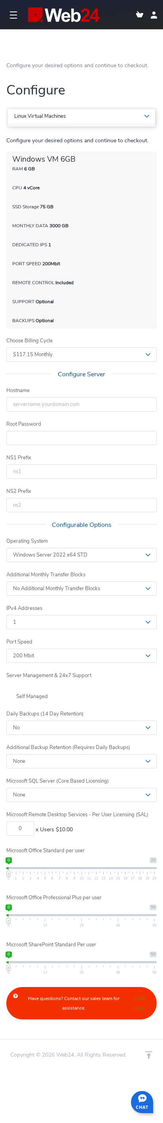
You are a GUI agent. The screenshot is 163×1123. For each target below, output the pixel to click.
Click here (140, 1003)
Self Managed (31, 696)
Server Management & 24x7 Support (48, 675)
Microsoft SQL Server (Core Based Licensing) (57, 781)
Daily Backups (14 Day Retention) (44, 713)
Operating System (27, 541)
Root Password (23, 424)
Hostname (18, 390)
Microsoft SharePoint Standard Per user (51, 944)
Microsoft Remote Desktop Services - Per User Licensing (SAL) (77, 814)
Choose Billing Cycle (29, 340)
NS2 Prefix (18, 491)
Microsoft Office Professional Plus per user (54, 897)
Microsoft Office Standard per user (45, 850)
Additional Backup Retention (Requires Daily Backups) (68, 747)
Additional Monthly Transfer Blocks (45, 574)
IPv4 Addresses (24, 608)
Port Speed (19, 641)
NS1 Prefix (18, 457)
